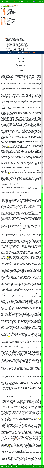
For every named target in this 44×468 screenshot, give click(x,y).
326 (16, 438)
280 (22, 439)
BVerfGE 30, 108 (3, 14)
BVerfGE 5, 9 (3, 24)
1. (5, 32)
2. (5, 33)
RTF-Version (3, 5)
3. (5, 34)
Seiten (6, 5)
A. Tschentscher (33, 52)
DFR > (7, 466)
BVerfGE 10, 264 (3, 21)
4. (5, 35)
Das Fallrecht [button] (4, 1)
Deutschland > (12, 466)
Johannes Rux (27, 52)
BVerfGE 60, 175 (3, 10)
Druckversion (13, 5)
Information (41, 1)
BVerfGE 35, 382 (3, 13)
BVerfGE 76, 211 (3, 9)
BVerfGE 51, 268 (3, 11)
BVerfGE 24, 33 (3, 18)
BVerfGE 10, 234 (3, 22)
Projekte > (3, 466)
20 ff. (22, 466)
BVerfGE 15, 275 (3, 20)
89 (27, 192)
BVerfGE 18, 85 (3, 19)
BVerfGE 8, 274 (3, 23)
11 (20, 218)
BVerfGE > (18, 466)
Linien (9, 5)
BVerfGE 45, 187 (3, 12)
